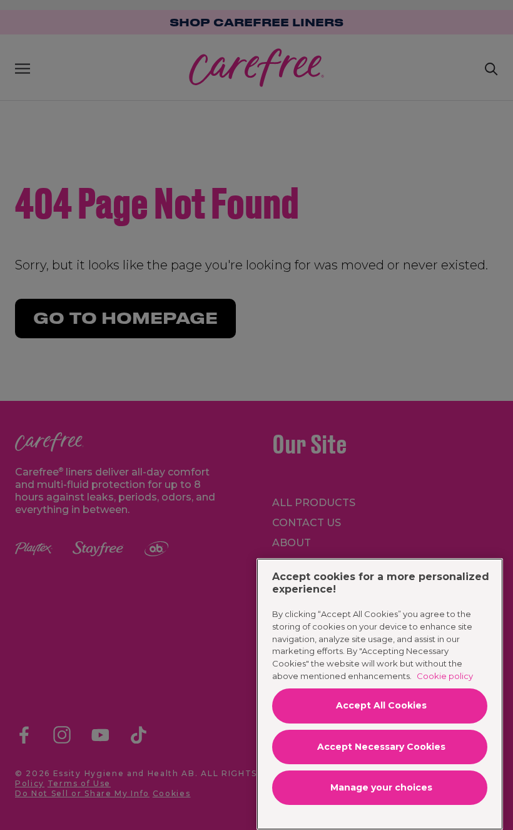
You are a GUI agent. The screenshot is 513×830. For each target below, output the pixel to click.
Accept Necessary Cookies (381, 746)
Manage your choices (381, 787)
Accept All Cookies (381, 705)
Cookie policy (445, 676)
